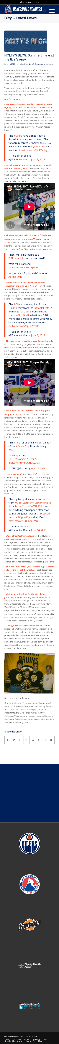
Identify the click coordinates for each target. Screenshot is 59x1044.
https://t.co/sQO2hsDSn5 (22, 459)
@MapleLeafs (41, 308)
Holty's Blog (23, 64)
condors (49, 64)
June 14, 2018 (38, 468)
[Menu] (50, 11)
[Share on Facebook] (8, 740)
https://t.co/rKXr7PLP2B (28, 506)
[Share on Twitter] (14, 740)
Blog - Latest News (20, 18)
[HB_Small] (25, 41)
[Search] (43, 11)
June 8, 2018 (38, 159)
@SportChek (25, 517)
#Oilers (18, 135)
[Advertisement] (29, 793)
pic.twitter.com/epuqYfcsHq (23, 326)
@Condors (38, 146)
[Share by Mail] (51, 740)
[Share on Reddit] (45, 740)
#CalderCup (22, 446)
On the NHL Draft (13, 474)
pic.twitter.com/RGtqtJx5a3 (23, 267)
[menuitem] (43, 11)
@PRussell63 (15, 258)
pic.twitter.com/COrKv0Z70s (24, 462)
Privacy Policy (33, 1036)
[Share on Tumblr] (39, 740)
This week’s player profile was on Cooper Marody (29, 341)
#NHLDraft (22, 315)
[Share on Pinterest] (26, 740)
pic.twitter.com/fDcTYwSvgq (33, 150)
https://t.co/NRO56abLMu (23, 521)
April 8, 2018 (15, 276)
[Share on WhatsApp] (20, 740)
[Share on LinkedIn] (33, 740)
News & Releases (35, 64)
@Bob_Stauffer (23, 502)
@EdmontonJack (41, 502)
